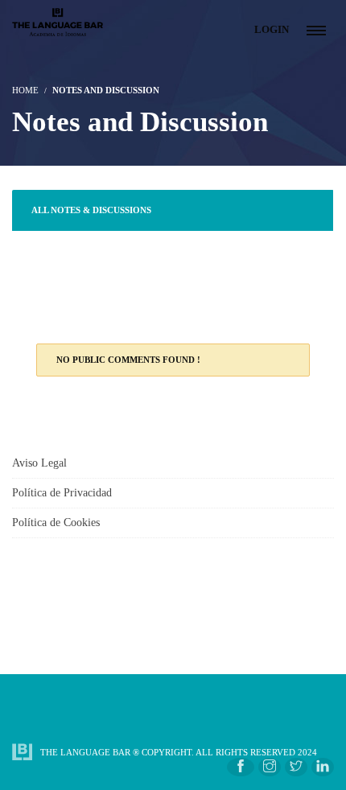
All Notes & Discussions (91, 210)
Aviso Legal (39, 463)
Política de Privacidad (62, 493)
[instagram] (269, 767)
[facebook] (240, 767)
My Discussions (69, 251)
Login (271, 29)
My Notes (54, 293)
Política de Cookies (56, 522)
